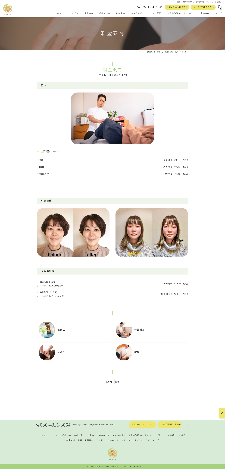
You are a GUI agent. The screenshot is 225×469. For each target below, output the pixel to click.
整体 (117, 381)
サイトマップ (152, 440)
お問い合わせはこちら (177, 7)
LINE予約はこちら (202, 7)
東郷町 (108, 381)
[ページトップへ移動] (186, 424)
